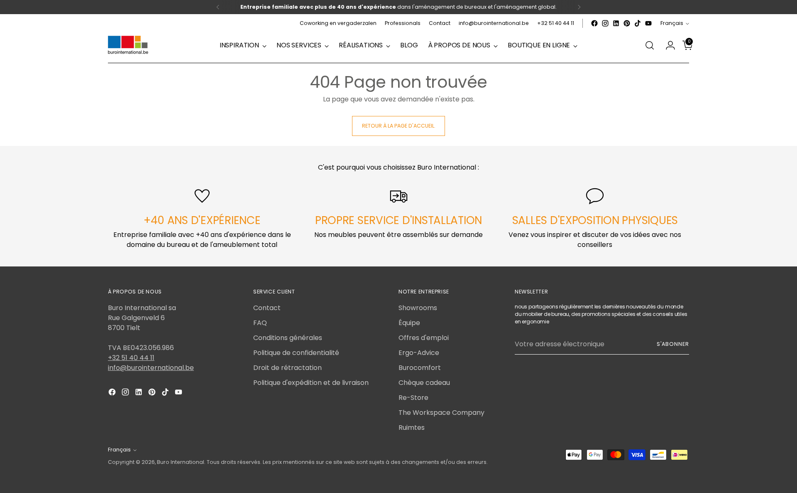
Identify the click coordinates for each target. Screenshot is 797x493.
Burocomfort (419, 367)
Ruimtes (411, 427)
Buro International (180, 462)
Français (671, 23)
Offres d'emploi (423, 338)
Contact (267, 308)
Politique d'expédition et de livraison (311, 382)
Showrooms (417, 308)
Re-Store (413, 397)
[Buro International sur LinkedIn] (616, 23)
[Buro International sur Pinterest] (627, 23)
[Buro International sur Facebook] (594, 23)
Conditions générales (287, 338)
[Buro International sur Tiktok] (637, 23)
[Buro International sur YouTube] (648, 23)
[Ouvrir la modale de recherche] (649, 45)
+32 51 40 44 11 (131, 357)
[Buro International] (128, 45)
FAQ (260, 323)
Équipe (409, 323)
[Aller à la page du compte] (667, 45)
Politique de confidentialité (296, 352)
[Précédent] (218, 7)
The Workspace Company (441, 412)
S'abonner (673, 344)
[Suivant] (579, 7)
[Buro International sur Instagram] (605, 23)
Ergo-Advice (418, 352)
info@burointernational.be (151, 367)
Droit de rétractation (287, 367)
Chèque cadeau (424, 382)
